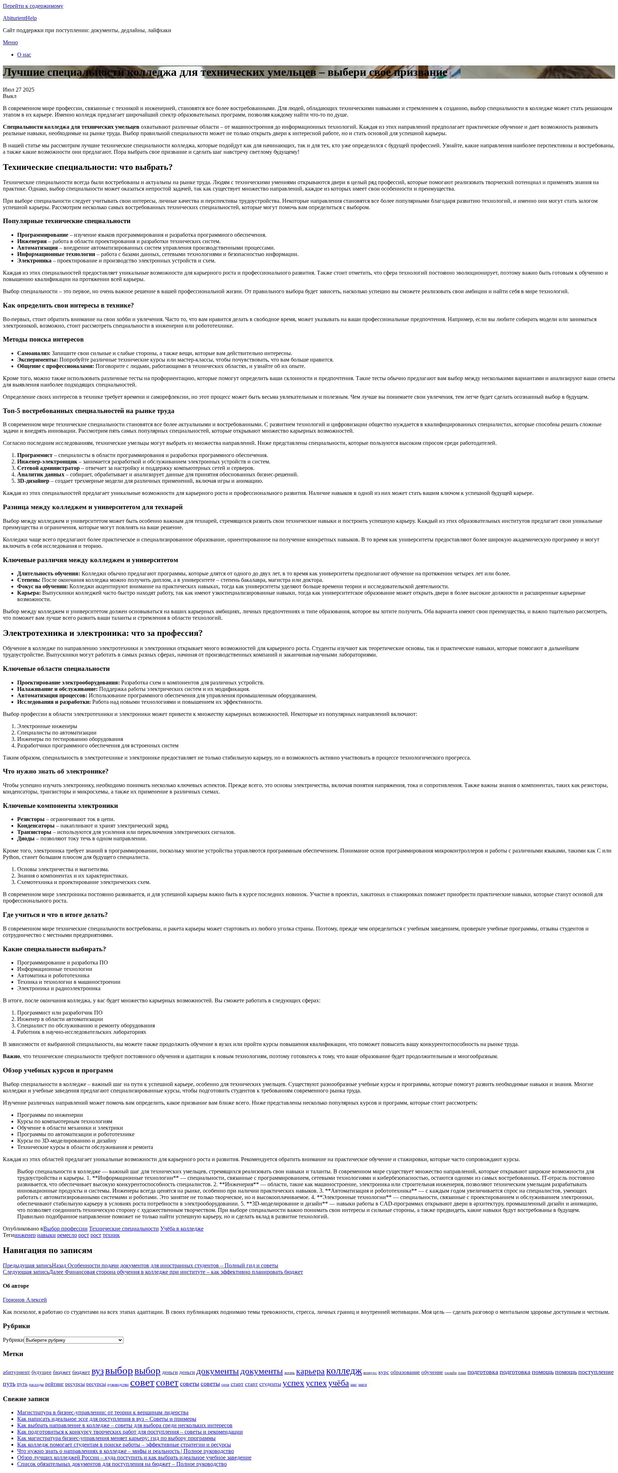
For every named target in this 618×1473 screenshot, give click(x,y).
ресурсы (75, 1384)
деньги (170, 1372)
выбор (119, 1370)
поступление (596, 1371)
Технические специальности (124, 1229)
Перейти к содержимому (33, 6)
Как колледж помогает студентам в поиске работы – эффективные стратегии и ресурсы (124, 1445)
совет (142, 1382)
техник (111, 1235)
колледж (344, 1370)
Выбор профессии (65, 1229)
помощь (543, 1371)
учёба (338, 1383)
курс (383, 1372)
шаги (362, 1384)
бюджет (62, 1372)
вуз (98, 1371)
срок (225, 1384)
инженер (25, 1235)
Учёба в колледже (181, 1229)
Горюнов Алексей (25, 1300)
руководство (118, 1384)
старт (237, 1384)
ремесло (67, 1235)
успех (293, 1383)
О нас (24, 54)
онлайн (451, 1373)
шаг (353, 1384)
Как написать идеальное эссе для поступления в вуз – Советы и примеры (106, 1419)
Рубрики (13, 1340)
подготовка (482, 1371)
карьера (310, 1371)
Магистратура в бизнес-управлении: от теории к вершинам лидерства (102, 1412)
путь (9, 1383)
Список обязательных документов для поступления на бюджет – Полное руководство (122, 1464)
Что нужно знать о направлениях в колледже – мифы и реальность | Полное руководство (125, 1451)
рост (83, 1235)
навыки (46, 1235)
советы (189, 1383)
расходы (36, 1384)
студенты (270, 1384)
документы (217, 1371)
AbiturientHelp (20, 18)
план (462, 1373)
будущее (41, 1372)
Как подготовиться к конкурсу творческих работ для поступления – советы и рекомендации (130, 1432)
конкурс (370, 1373)
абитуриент (16, 1372)
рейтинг (54, 1384)
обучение (432, 1372)
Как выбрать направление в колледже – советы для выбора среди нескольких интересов (124, 1425)
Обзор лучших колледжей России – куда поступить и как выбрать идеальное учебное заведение (134, 1457)
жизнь (289, 1373)
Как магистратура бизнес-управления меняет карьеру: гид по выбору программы (116, 1438)
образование (405, 1372)
